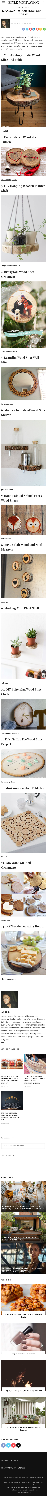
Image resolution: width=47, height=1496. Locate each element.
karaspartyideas (8, 782)
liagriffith (5, 131)
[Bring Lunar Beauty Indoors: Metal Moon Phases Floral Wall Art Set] (12, 1100)
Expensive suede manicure (23, 1354)
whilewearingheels (9, 180)
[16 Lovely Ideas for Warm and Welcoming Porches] (23, 1412)
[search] (43, 2)
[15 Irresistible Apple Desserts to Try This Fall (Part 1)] (23, 1299)
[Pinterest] (13, 1445)
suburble (4, 602)
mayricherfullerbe (9, 351)
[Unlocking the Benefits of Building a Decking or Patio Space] (23, 1227)
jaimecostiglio (7, 404)
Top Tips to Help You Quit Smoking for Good (23, 1390)
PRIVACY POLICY (8, 1468)
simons (4, 856)
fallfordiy (5, 683)
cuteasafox (6, 538)
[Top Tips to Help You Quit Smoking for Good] (23, 1375)
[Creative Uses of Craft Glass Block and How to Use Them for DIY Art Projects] (12, 1064)
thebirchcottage (8, 979)
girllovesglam (7, 490)
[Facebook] (1, 1042)
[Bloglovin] (18, 1445)
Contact (4, 1460)
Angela (12, 23)
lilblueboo (5, 920)
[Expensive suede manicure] (23, 1339)
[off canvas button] (3, 2)
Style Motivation (23, 2)
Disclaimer (14, 1460)
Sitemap (21, 1468)
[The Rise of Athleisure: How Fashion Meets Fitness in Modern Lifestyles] (23, 1258)
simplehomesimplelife (10, 265)
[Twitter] (3, 1042)
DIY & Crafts (23, 7)
